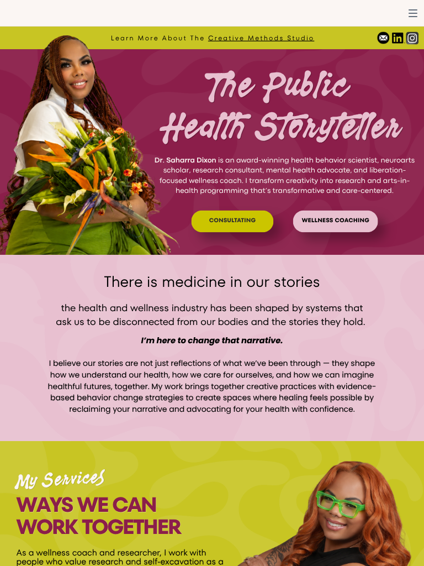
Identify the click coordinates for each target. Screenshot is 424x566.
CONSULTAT (226, 220)
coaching (352, 220)
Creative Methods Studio (261, 38)
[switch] (413, 13)
